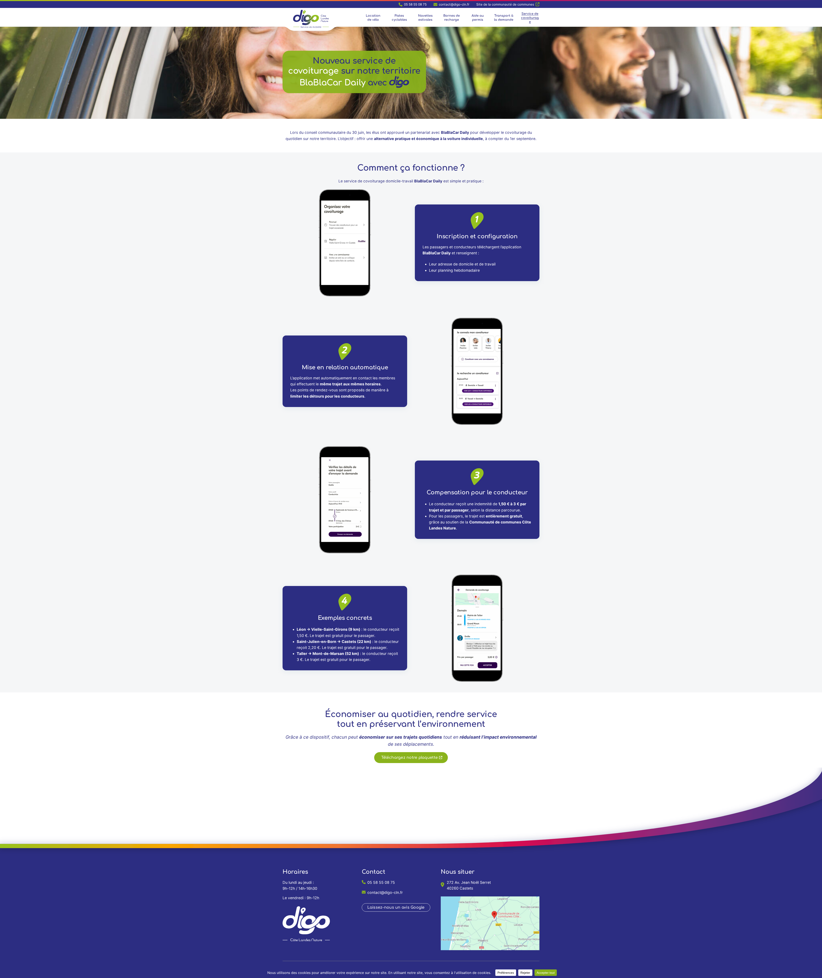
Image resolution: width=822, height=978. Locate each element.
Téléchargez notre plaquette (409, 757)
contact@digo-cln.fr (385, 892)
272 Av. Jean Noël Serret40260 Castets (469, 885)
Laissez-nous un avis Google (396, 907)
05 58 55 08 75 (381, 882)
